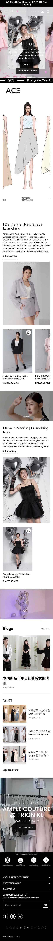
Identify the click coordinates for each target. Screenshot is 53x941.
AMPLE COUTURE (14, 937)
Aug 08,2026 (34, 718)
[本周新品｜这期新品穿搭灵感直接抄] (14, 714)
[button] (6, 11)
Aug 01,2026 (34, 739)
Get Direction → (26, 827)
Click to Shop (10, 451)
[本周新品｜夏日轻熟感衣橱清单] (26, 653)
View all (44, 629)
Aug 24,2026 (8, 687)
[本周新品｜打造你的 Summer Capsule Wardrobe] (14, 734)
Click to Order (10, 256)
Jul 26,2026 (34, 759)
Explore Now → (26, 70)
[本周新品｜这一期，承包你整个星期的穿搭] (14, 755)
